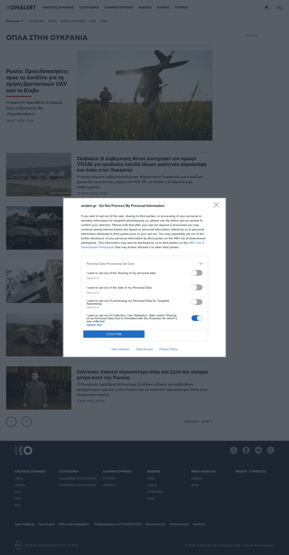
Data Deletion (120, 349)
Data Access (144, 349)
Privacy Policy (168, 349)
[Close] (218, 206)
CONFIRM (114, 334)
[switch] (196, 273)
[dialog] (144, 277)
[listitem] (144, 263)
